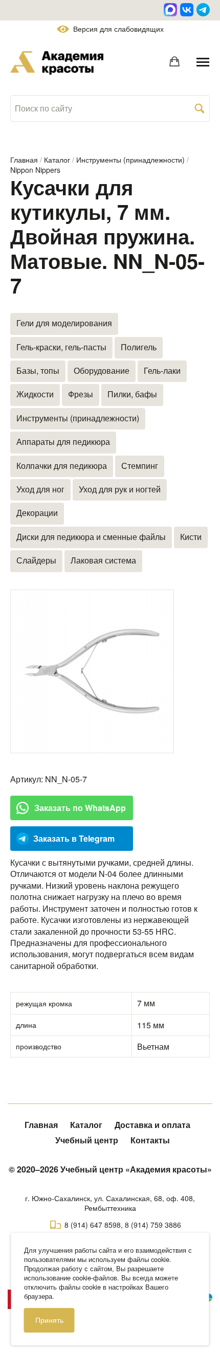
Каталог (57, 159)
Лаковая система (103, 560)
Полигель (139, 347)
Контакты (150, 1140)
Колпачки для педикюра (61, 465)
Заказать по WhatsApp (80, 808)
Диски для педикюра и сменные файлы (91, 537)
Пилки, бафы (132, 394)
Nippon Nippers (35, 170)
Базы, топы (37, 370)
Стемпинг (139, 465)
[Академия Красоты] (56, 63)
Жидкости (35, 394)
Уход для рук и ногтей (120, 489)
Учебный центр (86, 1140)
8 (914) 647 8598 (92, 1225)
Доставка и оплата (152, 1125)
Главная (24, 159)
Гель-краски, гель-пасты (61, 347)
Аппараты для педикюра (63, 441)
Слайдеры (36, 560)
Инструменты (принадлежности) (130, 159)
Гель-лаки (162, 370)
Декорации (37, 512)
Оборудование (101, 370)
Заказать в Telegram (74, 838)
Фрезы (80, 394)
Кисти (191, 537)
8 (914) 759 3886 (153, 1225)
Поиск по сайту (43, 108)
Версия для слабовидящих (118, 29)
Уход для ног (40, 489)
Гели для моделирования (64, 323)
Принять (49, 1320)
